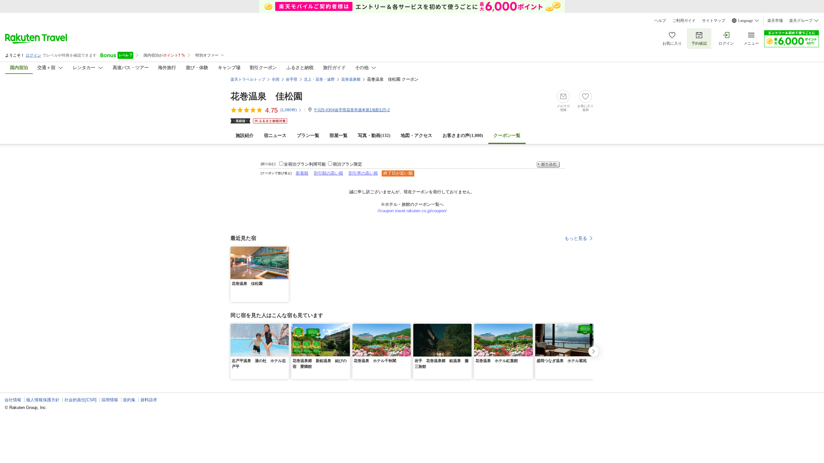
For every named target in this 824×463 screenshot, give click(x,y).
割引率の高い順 (363, 173)
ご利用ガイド (684, 20)
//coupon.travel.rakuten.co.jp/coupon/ (412, 210)
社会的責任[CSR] (80, 399)
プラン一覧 (308, 135)
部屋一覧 (339, 135)
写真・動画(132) (374, 135)
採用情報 (109, 399)
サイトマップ (713, 20)
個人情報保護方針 (43, 399)
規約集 (129, 399)
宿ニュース (275, 135)
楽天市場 (775, 20)
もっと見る (576, 238)
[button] (285, 250)
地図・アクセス (416, 135)
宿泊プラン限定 (347, 164)
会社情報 (13, 399)
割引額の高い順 (328, 173)
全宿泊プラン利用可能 (305, 164)
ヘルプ (660, 20)
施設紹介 (245, 135)
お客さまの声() (463, 135)
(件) (288, 110)
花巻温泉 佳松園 (266, 96)
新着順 (302, 173)
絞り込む (548, 164)
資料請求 (148, 399)
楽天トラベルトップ (247, 79)
